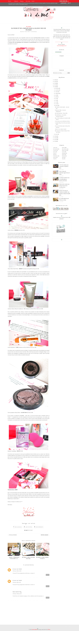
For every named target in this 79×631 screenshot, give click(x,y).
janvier (56, 134)
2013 (55, 139)
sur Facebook (18, 526)
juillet (56, 96)
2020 (55, 79)
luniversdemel (35, 629)
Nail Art (63, 154)
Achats (54, 147)
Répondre (47, 586)
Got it (69, 3)
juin (56, 98)
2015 (55, 136)
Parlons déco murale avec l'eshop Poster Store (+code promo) (64, 186)
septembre (57, 93)
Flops (54, 153)
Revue (54, 157)
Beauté (63, 147)
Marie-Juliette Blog (17, 592)
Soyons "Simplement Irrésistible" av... (14, 558)
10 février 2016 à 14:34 (17, 593)
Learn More (63, 3)
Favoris (63, 151)
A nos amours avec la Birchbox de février (62, 121)
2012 (55, 141)
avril (56, 102)
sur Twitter (29, 526)
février (56, 105)
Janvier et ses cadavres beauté (60, 129)
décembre (57, 88)
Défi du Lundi (64, 150)
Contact (33, 1)
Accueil (9, 1)
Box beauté (28, 26)
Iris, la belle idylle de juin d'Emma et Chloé (64, 199)
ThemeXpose (10, 626)
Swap (54, 158)
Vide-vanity (28, 1)
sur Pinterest (39, 526)
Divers (54, 151)
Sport (63, 157)
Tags (63, 158)
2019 (55, 81)
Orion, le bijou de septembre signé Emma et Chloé (64, 173)
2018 (55, 83)
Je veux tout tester (17, 569)
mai (56, 100)
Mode (54, 154)
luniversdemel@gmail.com (61, 45)
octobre (56, 91)
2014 (55, 137)
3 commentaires (33, 31)
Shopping (21, 1)
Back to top (67, 626)
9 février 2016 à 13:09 (17, 571)
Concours (55, 150)
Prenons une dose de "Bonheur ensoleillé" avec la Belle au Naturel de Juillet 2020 (64, 193)
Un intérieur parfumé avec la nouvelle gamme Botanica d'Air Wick (64, 179)
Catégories (16, 1)
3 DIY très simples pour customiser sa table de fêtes (64, 166)
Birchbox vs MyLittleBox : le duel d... (42, 558)
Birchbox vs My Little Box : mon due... (28, 558)
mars (56, 103)
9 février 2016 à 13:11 (17, 582)
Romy (49, 629)
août (56, 95)
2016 (55, 86)
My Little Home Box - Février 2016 (61, 113)
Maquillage (64, 153)
